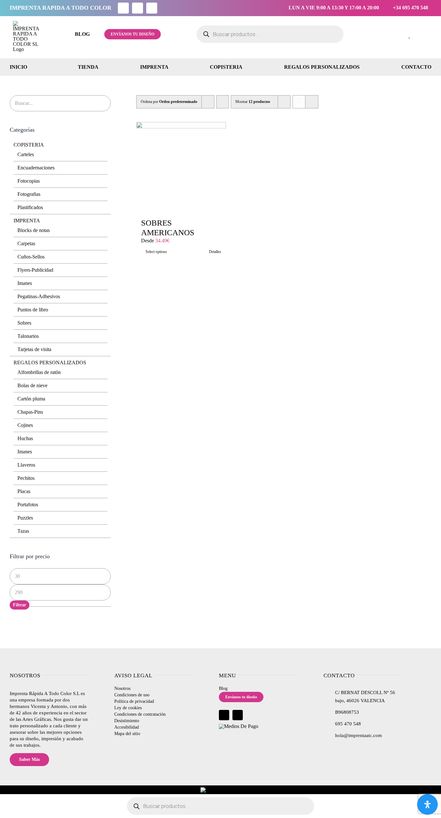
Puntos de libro (32, 309)
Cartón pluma (31, 398)
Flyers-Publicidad (35, 270)
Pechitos (26, 478)
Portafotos (27, 504)
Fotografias (28, 194)
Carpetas (26, 243)
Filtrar (19, 604)
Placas (23, 491)
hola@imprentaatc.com (358, 735)
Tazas (23, 531)
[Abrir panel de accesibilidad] (427, 804)
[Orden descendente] (222, 101)
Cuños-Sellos (31, 256)
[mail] (151, 8)
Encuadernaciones (36, 167)
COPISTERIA (29, 144)
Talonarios (28, 336)
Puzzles (25, 517)
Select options (156, 251)
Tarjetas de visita (34, 349)
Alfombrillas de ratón (39, 372)
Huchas (25, 438)
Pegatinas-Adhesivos (38, 296)
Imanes (24, 283)
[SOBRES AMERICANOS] (181, 167)
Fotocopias (28, 181)
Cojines (25, 425)
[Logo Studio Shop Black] (27, 23)
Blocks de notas (33, 230)
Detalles (215, 251)
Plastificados (30, 207)
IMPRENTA (27, 220)
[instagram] (137, 8)
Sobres (24, 323)
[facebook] (123, 8)
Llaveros (26, 465)
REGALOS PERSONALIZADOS (50, 362)
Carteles (25, 154)
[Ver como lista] (311, 102)
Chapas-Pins (30, 412)
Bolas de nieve (32, 385)
